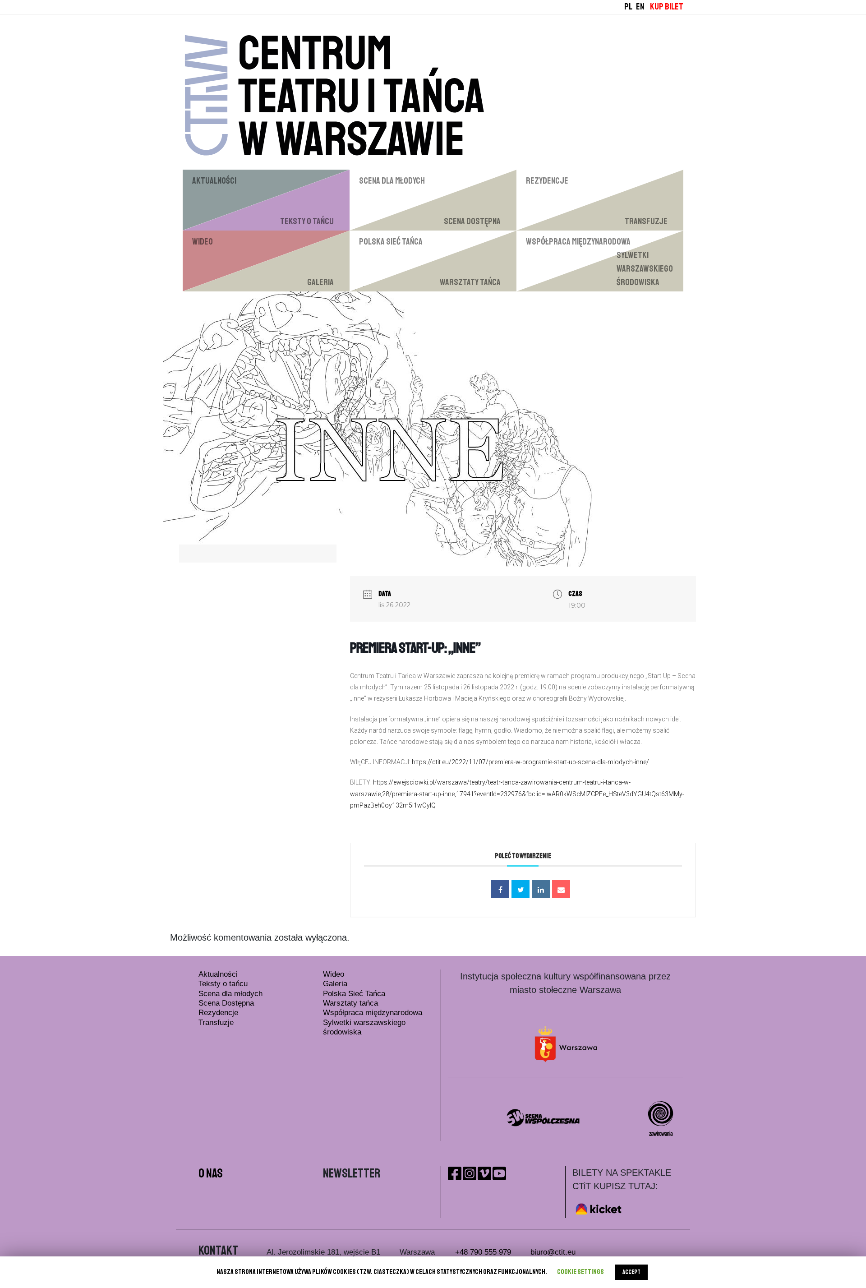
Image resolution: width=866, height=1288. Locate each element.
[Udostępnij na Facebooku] (500, 889)
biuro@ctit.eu (553, 1251)
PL (628, 6)
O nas (210, 1173)
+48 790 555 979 (483, 1251)
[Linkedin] (541, 889)
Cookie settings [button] (580, 1271)
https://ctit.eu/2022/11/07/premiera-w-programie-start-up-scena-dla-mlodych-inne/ (530, 762)
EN (640, 6)
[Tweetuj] (520, 889)
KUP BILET (666, 6)
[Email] (561, 889)
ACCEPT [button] (631, 1272)
